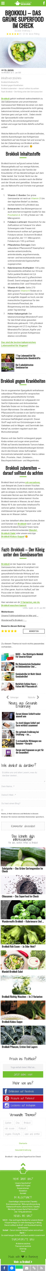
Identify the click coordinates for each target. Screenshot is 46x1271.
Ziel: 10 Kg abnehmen (23, 1212)
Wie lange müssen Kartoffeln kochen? (23, 1209)
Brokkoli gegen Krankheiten (12, 85)
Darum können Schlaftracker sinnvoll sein (26, 1230)
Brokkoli (5, 98)
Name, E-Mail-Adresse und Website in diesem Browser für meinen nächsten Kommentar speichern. (22, 815)
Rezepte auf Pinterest (22, 1098)
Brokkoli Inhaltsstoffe (10, 82)
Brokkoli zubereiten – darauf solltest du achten (20, 88)
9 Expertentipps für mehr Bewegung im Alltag (23, 1223)
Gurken (8, 1122)
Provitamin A (14, 215)
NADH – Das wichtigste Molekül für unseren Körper (23, 1220)
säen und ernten (32, 1134)
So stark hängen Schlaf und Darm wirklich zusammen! (23, 1235)
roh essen (9, 1128)
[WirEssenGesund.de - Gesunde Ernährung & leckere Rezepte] (23, 2)
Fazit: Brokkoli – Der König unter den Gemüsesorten (22, 92)
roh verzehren (32, 482)
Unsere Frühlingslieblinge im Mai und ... (19, 615)
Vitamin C (35, 198)
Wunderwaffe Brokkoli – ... (14, 620)
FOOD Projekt (23, 1186)
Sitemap (23, 1249)
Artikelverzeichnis (23, 1244)
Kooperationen (23, 1188)
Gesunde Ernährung (22, 30)
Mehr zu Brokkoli (22, 1262)
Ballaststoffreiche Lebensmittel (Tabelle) (23, 1207)
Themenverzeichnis (23, 1246)
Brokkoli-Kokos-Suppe (12, 536)
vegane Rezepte (12, 1134)
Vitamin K (25, 290)
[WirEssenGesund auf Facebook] (44, 2)
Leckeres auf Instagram (23, 1105)
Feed (23, 1251)
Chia (18, 1122)
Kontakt (23, 1193)
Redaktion (23, 1191)
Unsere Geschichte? (23, 1183)
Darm (22, 1233)
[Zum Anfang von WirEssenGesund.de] (23, 1165)
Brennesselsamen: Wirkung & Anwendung (23, 1204)
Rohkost (22, 1128)
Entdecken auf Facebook (21, 1091)
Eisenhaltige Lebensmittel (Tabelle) (23, 1202)
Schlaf (5, 1230)
